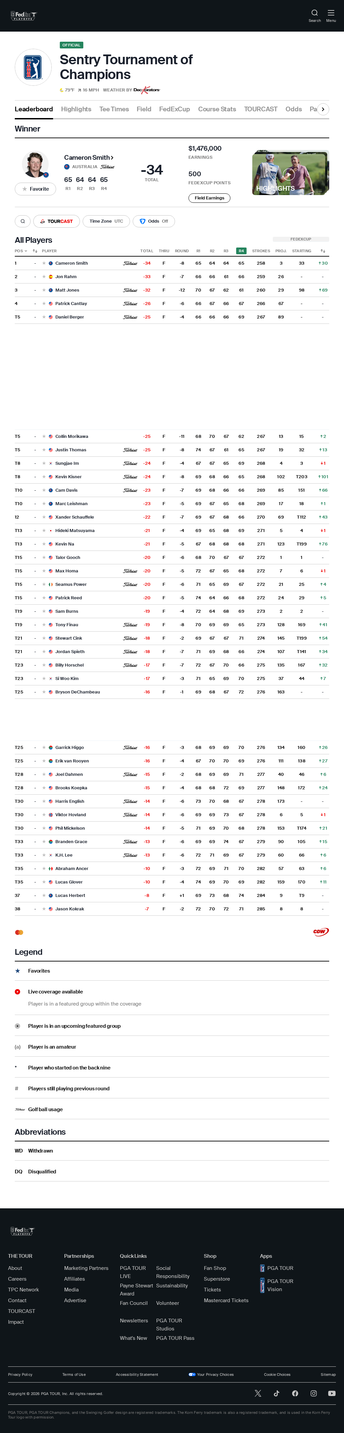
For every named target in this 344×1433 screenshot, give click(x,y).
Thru (164, 251)
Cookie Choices (277, 1374)
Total (146, 251)
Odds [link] (294, 109)
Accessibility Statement (137, 1374)
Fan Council (134, 1303)
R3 (226, 251)
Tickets (212, 1289)
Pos (19, 251)
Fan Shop (215, 1268)
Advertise (75, 1300)
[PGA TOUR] (22, 1231)
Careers (17, 1279)
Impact (16, 1322)
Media (71, 1289)
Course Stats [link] (217, 109)
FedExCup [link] (174, 109)
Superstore (217, 1279)
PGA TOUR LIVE (133, 1272)
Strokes (261, 251)
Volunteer (167, 1303)
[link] (24, 15)
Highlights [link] (76, 109)
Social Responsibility (172, 1272)
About (15, 1268)
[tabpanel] (172, 650)
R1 (199, 251)
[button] (96, 90)
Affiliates (74, 1279)
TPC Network (23, 1289)
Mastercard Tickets (226, 1300)
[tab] (34, 112)
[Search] (22, 221)
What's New (133, 1338)
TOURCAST (21, 1311)
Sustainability (172, 1285)
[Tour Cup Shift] (322, 251)
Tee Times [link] (114, 109)
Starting (301, 251)
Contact (17, 1300)
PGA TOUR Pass (175, 1338)
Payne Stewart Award (136, 1289)
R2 (212, 251)
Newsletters (134, 1320)
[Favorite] (44, 263)
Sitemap (328, 1374)
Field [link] (144, 109)
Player (49, 251)
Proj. (281, 251)
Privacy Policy (20, 1374)
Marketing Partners (86, 1268)
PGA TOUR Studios (169, 1324)
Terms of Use (74, 1374)
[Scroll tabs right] (323, 109)
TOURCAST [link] (260, 109)
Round (182, 251)
